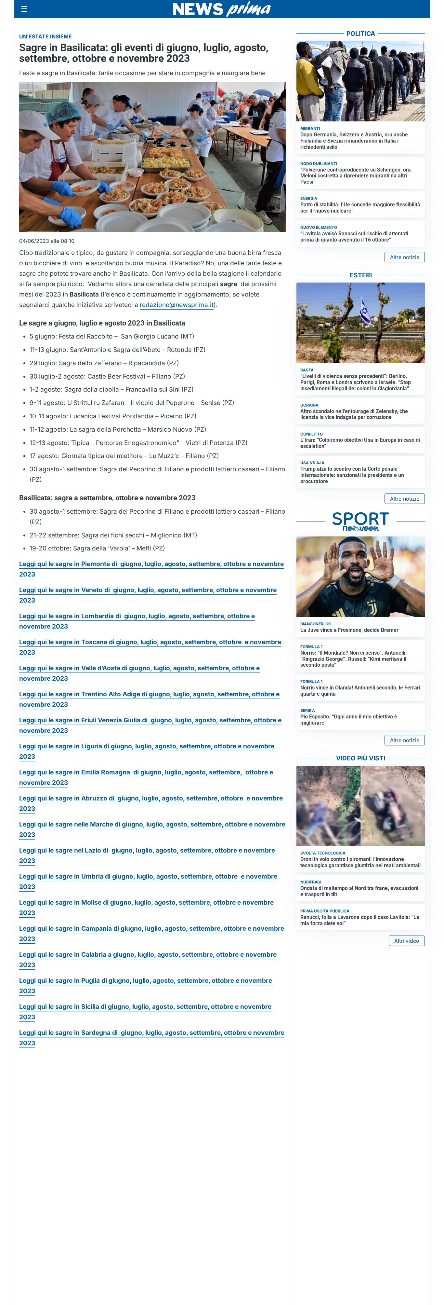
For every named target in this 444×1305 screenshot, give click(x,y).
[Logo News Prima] (222, 9)
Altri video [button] (406, 940)
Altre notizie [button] (404, 257)
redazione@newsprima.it (177, 305)
